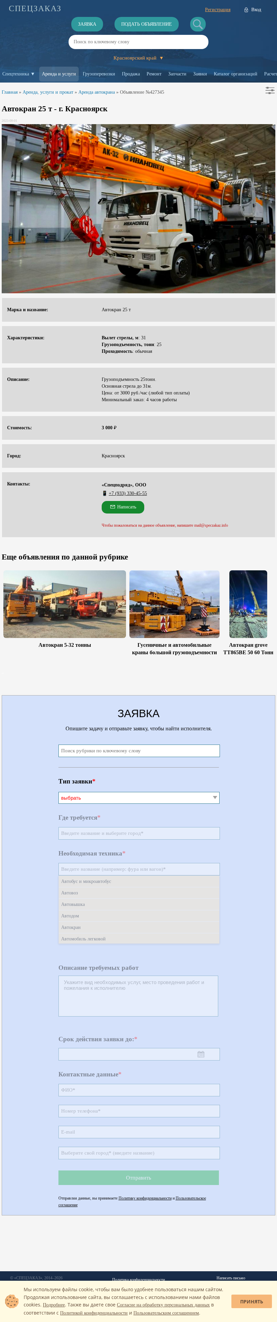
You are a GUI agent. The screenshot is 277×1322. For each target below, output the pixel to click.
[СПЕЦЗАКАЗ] (35, 8)
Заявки (200, 73)
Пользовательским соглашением (166, 1313)
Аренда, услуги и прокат (48, 92)
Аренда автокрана (96, 92)
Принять (251, 1301)
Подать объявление (146, 24)
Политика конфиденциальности (138, 1279)
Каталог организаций (235, 73)
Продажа (131, 73)
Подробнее (54, 1304)
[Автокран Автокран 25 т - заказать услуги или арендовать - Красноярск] (138, 208)
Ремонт (154, 73)
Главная (10, 92)
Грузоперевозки (99, 73)
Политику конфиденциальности (145, 1198)
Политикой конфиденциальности (94, 1313)
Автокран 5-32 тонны (65, 645)
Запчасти (177, 73)
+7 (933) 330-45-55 (128, 493)
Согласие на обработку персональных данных (163, 1304)
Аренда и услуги (59, 73)
